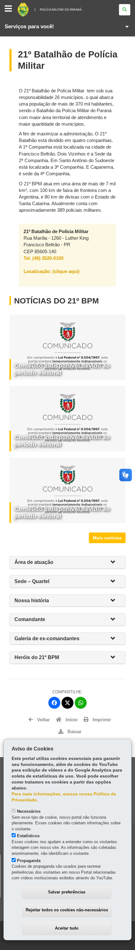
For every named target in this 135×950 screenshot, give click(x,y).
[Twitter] (67, 703)
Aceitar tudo (66, 928)
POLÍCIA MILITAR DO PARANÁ (61, 9)
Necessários (28, 811)
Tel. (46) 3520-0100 (43, 258)
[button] (116, 562)
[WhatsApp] (80, 703)
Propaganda (28, 860)
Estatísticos (28, 835)
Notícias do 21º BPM (56, 300)
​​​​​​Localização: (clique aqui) (51, 271)
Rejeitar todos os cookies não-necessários (67, 910)
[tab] (67, 562)
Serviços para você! (29, 27)
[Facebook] (54, 703)
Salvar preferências (66, 892)
